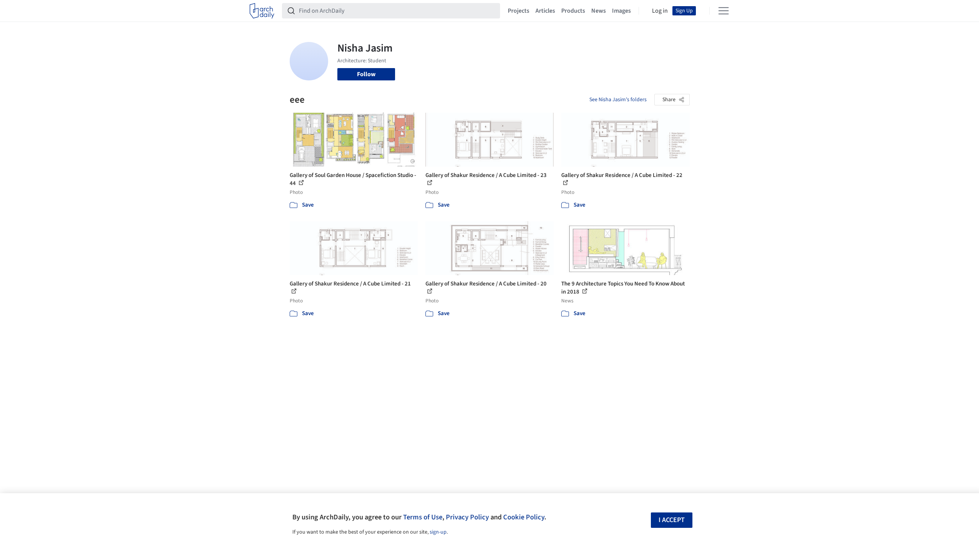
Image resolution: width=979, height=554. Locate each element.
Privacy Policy (467, 517)
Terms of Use (422, 517)
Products (573, 11)
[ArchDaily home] (262, 10)
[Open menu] (723, 11)
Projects (518, 11)
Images (621, 11)
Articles (545, 11)
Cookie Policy (523, 517)
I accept (672, 520)
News (598, 11)
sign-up (438, 532)
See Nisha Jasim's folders (618, 99)
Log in (660, 11)
